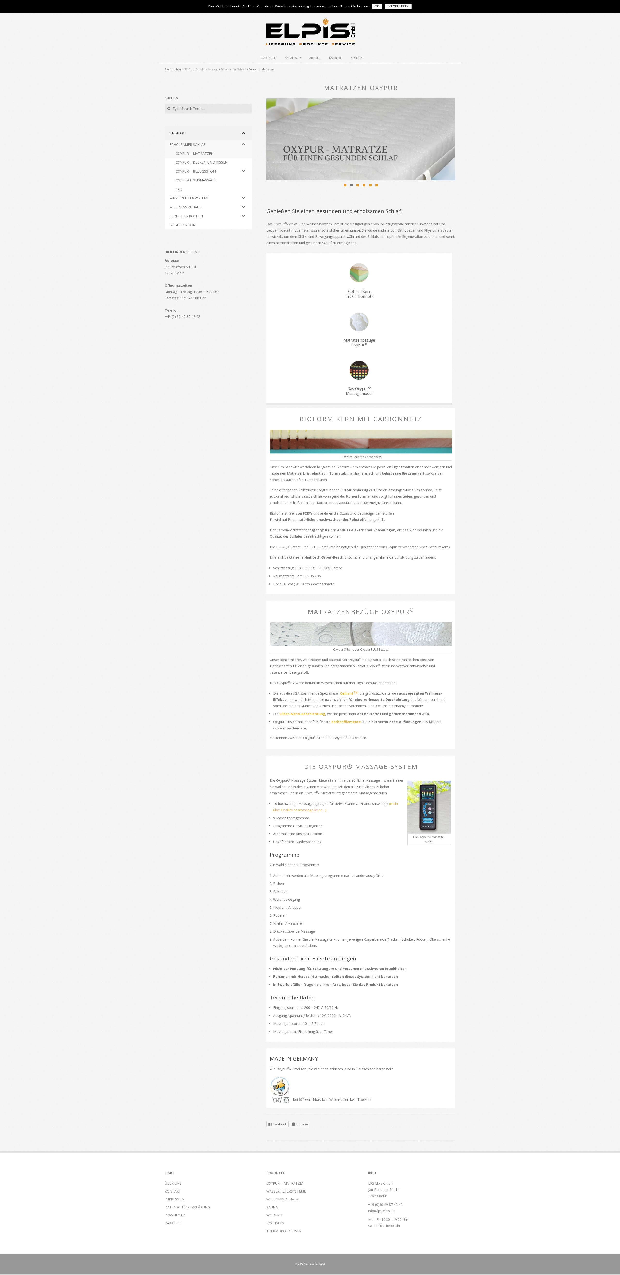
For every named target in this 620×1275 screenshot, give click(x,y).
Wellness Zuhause (283, 1199)
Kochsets (275, 1223)
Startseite (268, 58)
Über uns (173, 1183)
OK (377, 6)
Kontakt (357, 58)
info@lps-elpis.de (381, 1210)
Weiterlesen (398, 6)
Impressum (175, 1199)
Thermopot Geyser (283, 1231)
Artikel (314, 58)
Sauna (272, 1207)
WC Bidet (274, 1215)
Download (175, 1215)
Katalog (291, 58)
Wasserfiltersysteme (286, 1191)
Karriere (335, 58)
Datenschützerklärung (187, 1207)
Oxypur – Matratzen (285, 1183)
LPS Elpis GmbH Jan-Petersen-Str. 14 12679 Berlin (383, 1189)
